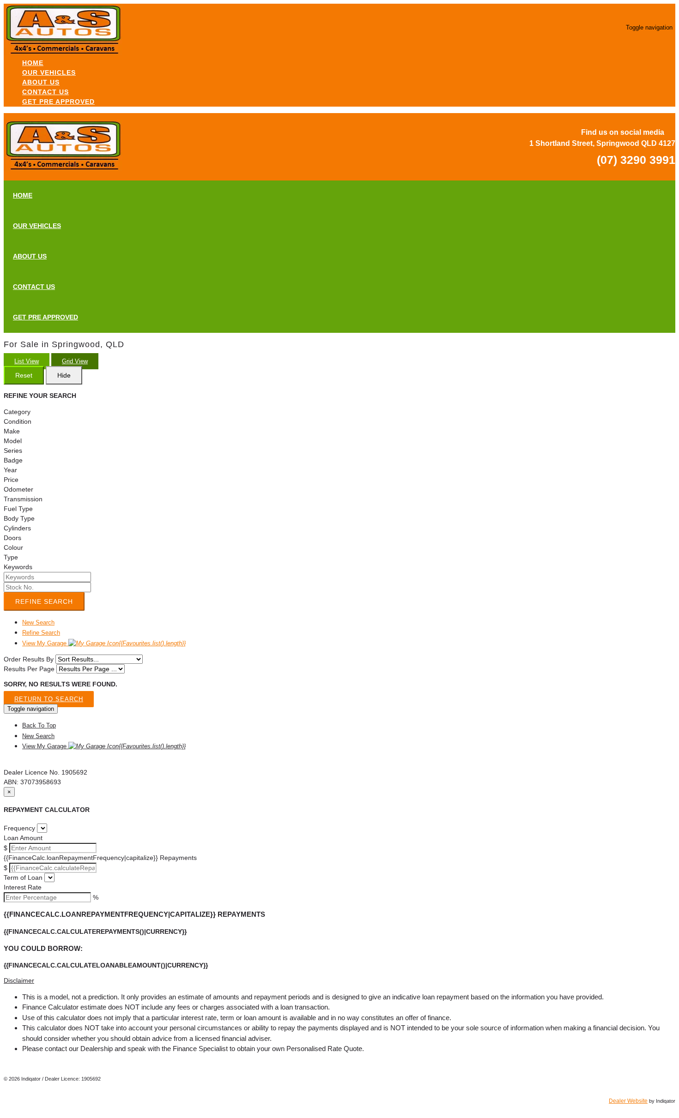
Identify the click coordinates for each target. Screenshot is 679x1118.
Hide (64, 375)
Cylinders (17, 528)
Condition (17, 421)
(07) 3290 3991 (636, 159)
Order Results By (29, 659)
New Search (38, 622)
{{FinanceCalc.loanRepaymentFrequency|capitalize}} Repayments (100, 857)
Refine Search (44, 601)
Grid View (75, 361)
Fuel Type (18, 508)
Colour (13, 547)
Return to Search (48, 699)
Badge (13, 460)
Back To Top (39, 725)
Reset (23, 375)
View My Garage (104, 643)
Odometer (18, 489)
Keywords (18, 567)
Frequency (19, 828)
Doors (12, 537)
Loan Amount (23, 838)
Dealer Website (628, 1101)
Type (11, 557)
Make (12, 431)
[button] (339, 981)
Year (10, 470)
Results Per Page (29, 669)
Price (11, 479)
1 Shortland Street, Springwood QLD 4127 (602, 143)
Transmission (23, 499)
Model (13, 441)
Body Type (19, 518)
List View (26, 361)
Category (17, 411)
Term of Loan (23, 877)
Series (13, 450)
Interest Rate (23, 887)
